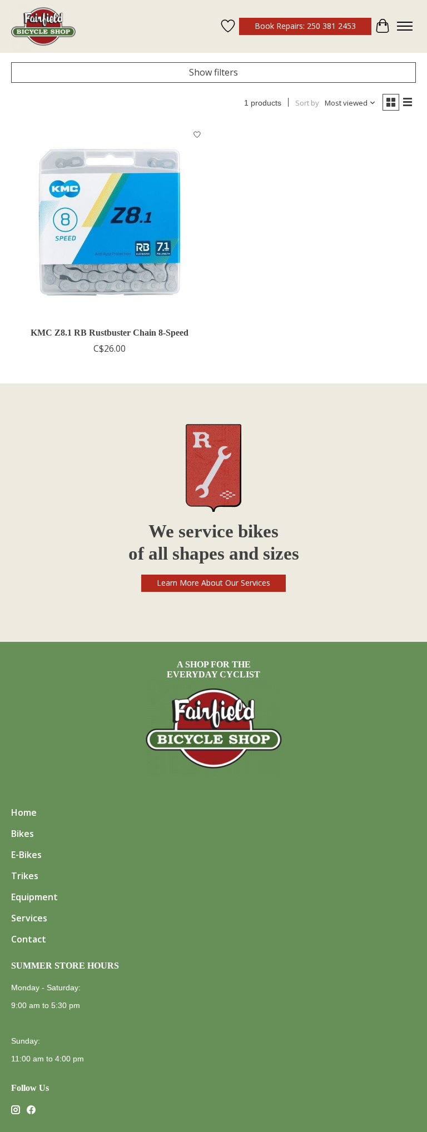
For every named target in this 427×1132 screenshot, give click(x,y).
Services (29, 918)
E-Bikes (26, 855)
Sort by (307, 103)
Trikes (24, 876)
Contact (28, 939)
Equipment (34, 897)
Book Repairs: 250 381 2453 (305, 26)
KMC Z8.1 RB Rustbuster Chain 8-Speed (109, 332)
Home (24, 812)
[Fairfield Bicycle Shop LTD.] (43, 26)
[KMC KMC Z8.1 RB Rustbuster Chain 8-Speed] (109, 222)
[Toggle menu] (405, 26)
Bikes (22, 833)
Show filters (213, 72)
